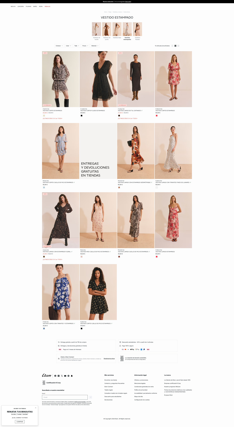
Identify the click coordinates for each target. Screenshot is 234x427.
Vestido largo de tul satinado (129, 110)
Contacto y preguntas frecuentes (114, 383)
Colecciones (126, 12)
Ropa (110, 12)
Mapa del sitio (138, 396)
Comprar (20, 421)
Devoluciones (108, 400)
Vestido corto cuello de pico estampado (58, 182)
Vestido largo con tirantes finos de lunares (172, 182)
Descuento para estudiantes (112, 396)
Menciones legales (139, 383)
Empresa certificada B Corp (172, 383)
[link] (13, 6)
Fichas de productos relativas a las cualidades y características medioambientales (178, 390)
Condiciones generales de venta (144, 386)
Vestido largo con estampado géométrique (134, 182)
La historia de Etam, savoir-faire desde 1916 (177, 380)
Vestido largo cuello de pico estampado (133, 251)
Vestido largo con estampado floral (57, 251)
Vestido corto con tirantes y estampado (58, 323)
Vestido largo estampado (165, 251)
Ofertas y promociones (141, 380)
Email (44, 393)
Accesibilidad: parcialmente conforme (145, 393)
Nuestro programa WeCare (172, 386)
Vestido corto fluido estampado (92, 110)
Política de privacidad (140, 390)
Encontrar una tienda (110, 380)
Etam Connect (108, 386)
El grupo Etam (168, 395)
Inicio (105, 12)
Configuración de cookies (142, 400)
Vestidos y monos (117, 12)
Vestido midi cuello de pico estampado (94, 251)
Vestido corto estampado (52, 110)
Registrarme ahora (109, 358)
